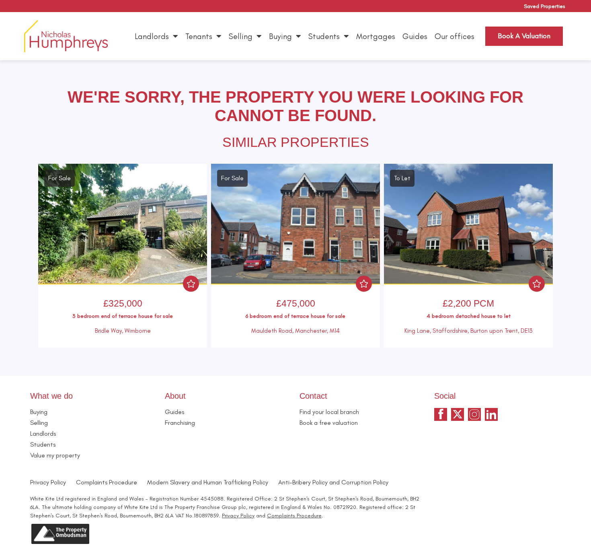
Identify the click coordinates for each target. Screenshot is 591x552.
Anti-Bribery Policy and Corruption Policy (334, 482)
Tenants (198, 36)
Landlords (152, 36)
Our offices (454, 36)
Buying (280, 36)
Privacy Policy (48, 482)
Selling (240, 36)
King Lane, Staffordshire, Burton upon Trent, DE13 (468, 330)
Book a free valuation (329, 422)
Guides (414, 36)
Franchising (180, 422)
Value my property (55, 455)
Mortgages (375, 36)
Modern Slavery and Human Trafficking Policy (207, 482)
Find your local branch (329, 412)
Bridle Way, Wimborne (123, 330)
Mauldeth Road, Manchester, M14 (295, 330)
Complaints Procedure (106, 482)
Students (324, 36)
